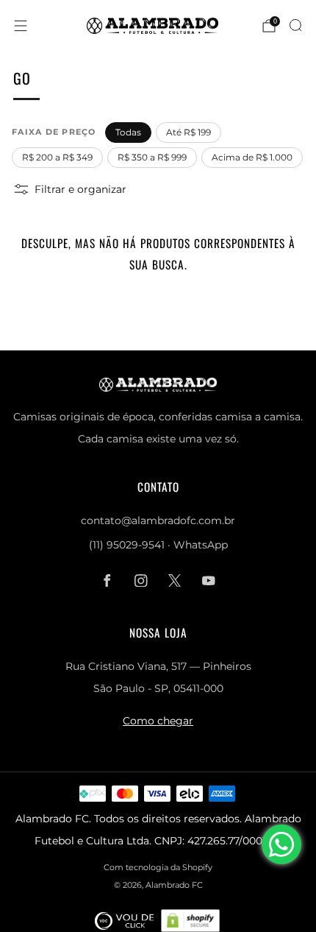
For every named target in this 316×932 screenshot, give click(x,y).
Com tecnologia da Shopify (158, 867)
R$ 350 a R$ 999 (152, 157)
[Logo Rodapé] (124, 920)
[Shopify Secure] (190, 920)
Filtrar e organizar (80, 189)
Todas (128, 132)
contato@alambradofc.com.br (158, 520)
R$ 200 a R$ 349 (57, 157)
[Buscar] (295, 25)
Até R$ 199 (188, 132)
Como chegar (158, 720)
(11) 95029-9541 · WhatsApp (158, 544)
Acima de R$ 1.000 (252, 157)
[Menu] (20, 25)
